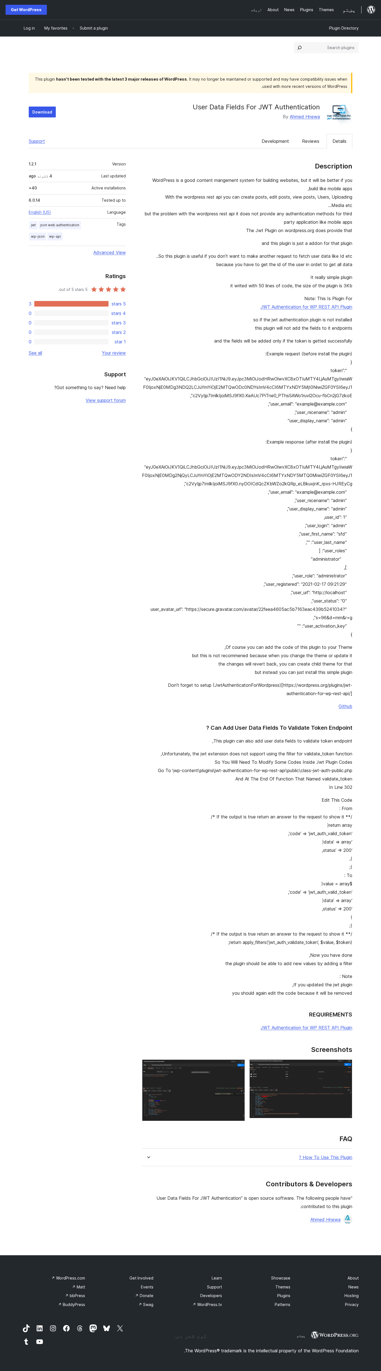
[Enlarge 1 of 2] (345, 1067)
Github (345, 706)
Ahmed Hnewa (305, 116)
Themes (282, 1287)
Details (339, 141)
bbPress (75, 1295)
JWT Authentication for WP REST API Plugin (306, 307)
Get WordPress (26, 9)
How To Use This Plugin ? (325, 1157)
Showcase (280, 1278)
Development (275, 141)
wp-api (55, 236)
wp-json (38, 236)
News (353, 1287)
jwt (33, 225)
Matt (78, 1287)
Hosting (351, 1295)
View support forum (106, 400)
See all (35, 353)
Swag (145, 1304)
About (353, 1278)
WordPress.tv (207, 1304)
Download (42, 112)
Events (147, 1287)
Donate (144, 1295)
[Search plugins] (299, 47)
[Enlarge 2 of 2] (237, 1067)
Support (37, 141)
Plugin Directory (344, 28)
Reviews (310, 141)
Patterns (282, 1304)
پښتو (300, 1335)
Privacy (352, 1304)
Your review (114, 353)
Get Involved (141, 1278)
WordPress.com (68, 1278)
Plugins (283, 1295)
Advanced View (109, 252)
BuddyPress (71, 1304)
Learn (217, 1278)
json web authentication (59, 225)
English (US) (40, 212)
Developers (211, 1295)
